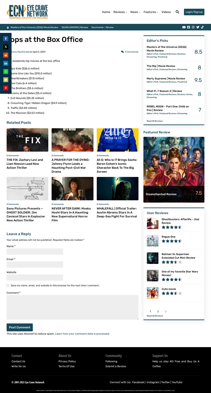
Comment (13, 293)
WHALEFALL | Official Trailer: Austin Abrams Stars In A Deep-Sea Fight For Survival (117, 212)
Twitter (165, 382)
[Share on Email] (5, 79)
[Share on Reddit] (5, 55)
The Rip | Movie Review (161, 66)
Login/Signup (194, 11)
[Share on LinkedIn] (5, 63)
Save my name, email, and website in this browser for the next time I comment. (55, 285)
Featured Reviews (167, 54)
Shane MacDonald (19, 51)
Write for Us (19, 366)
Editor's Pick (152, 54)
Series (189, 94)
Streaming (152, 57)
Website (11, 272)
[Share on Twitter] (5, 46)
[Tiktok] (202, 27)
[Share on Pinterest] (5, 88)
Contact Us (18, 361)
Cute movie (169, 289)
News (134, 12)
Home (106, 12)
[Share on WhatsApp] (5, 71)
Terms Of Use (67, 366)
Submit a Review (116, 366)
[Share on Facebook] (5, 38)
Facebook (138, 382)
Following (111, 361)
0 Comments (131, 51)
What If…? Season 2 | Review (164, 91)
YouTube (177, 382)
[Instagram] (193, 27)
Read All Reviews (155, 121)
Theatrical (162, 57)
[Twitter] (197, 27)
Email (11, 259)
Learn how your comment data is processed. (82, 333)
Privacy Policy (67, 361)
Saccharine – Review (102, 27)
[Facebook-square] (188, 27)
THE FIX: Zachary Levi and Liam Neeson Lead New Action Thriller (25, 164)
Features (150, 12)
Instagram (153, 382)
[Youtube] (183, 27)
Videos (166, 12)
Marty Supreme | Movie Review (166, 78)
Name (11, 246)
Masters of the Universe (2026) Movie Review (34, 27)
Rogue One (168, 236)
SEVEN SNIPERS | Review (74, 27)
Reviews (119, 12)
